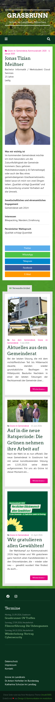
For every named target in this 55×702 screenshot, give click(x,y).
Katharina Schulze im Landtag (20, 684)
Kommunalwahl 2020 (37, 51)
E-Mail (27, 274)
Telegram (27, 261)
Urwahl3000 (46, 695)
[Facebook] (8, 596)
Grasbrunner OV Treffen (20, 618)
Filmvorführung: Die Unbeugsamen (26, 625)
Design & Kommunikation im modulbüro (35, 698)
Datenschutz (11, 661)
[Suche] (48, 39)
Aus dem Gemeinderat (23, 340)
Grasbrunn (27, 15)
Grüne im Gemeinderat (17, 51)
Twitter (27, 248)
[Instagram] (16, 596)
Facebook (27, 268)
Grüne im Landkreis (15, 677)
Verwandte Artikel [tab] (21, 288)
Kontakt (9, 668)
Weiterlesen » (38, 389)
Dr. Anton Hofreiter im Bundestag (22, 680)
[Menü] (6, 39)
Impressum (10, 664)
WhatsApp (27, 254)
